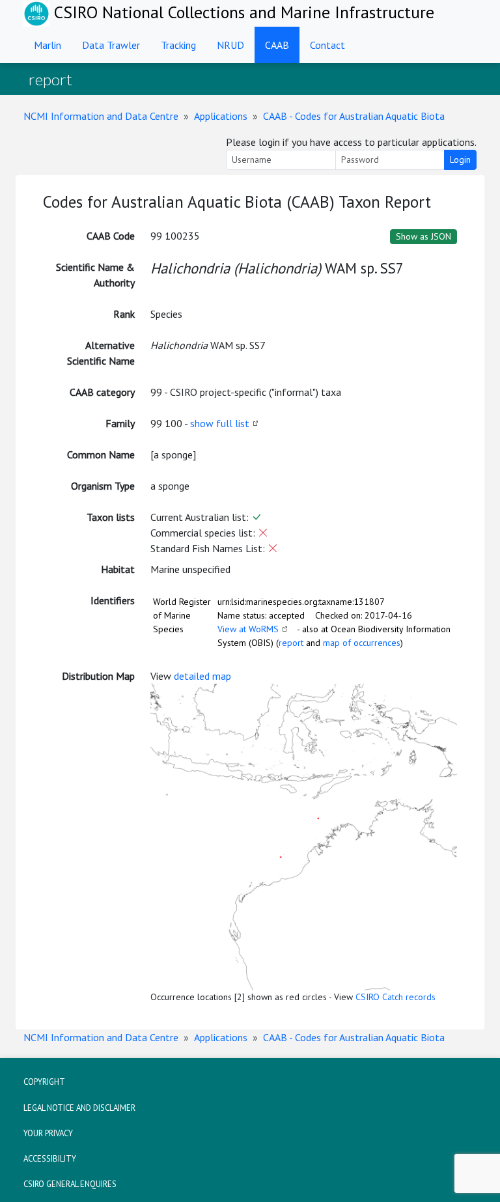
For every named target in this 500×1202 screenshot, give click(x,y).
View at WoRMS (248, 629)
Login (460, 159)
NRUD (230, 44)
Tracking (178, 44)
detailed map (202, 675)
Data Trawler (111, 44)
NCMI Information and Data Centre (100, 115)
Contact (327, 44)
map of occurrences (361, 643)
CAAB (277, 44)
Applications (220, 115)
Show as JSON (423, 236)
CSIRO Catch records (395, 997)
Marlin (47, 44)
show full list (219, 423)
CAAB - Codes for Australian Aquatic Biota (354, 115)
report (291, 643)
